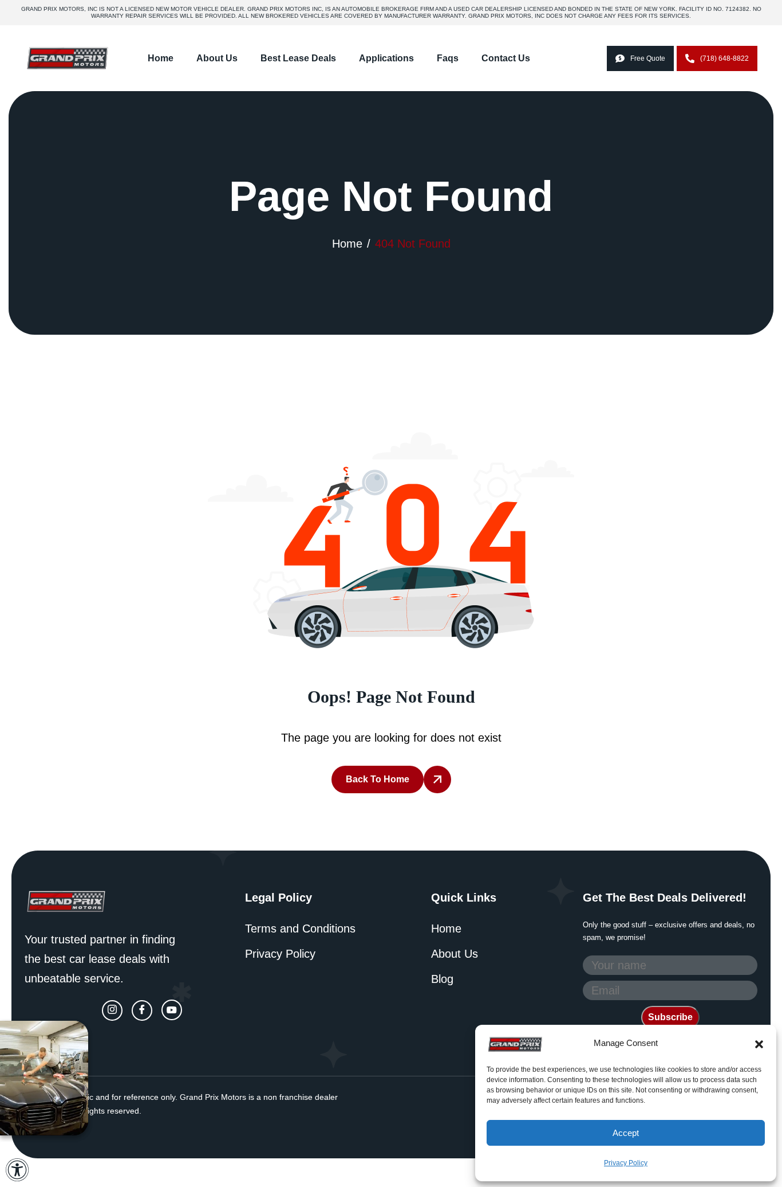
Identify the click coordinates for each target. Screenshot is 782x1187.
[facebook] (142, 1010)
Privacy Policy (625, 1163)
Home (160, 58)
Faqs (448, 58)
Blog (442, 979)
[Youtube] (171, 1010)
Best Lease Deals (298, 58)
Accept (626, 1133)
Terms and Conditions (300, 928)
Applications (386, 58)
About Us (217, 58)
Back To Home (377, 779)
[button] (759, 1043)
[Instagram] (112, 1010)
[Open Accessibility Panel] (17, 1169)
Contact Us (505, 58)
